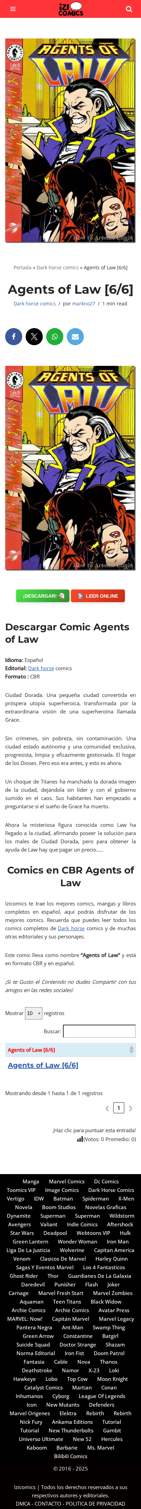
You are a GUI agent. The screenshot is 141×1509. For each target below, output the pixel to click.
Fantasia (34, 1361)
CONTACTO (48, 1503)
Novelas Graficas (105, 1207)
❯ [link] (130, 1107)
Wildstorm (122, 1215)
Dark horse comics (58, 267)
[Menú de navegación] (13, 8)
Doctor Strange (78, 1344)
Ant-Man (72, 1327)
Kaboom (37, 1447)
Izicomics (25, 1487)
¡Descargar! (40, 596)
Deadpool (55, 1232)
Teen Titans (67, 1301)
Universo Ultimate (41, 1438)
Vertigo (15, 1198)
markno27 (83, 304)
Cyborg (60, 1396)
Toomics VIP (21, 1189)
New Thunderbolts (71, 1430)
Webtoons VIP (93, 1232)
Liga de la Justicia (28, 1250)
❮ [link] (107, 1107)
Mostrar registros (34, 1013)
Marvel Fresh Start (61, 1293)
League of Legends (102, 1396)
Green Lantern (30, 1241)
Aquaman (31, 1301)
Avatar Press (114, 1310)
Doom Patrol (109, 1353)
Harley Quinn (111, 1258)
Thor (53, 1275)
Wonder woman (77, 1241)
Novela (24, 1207)
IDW (39, 1198)
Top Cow (77, 1378)
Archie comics (29, 1310)
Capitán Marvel (70, 1318)
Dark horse (41, 668)
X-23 (94, 1370)
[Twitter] (34, 336)
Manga (31, 1181)
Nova (83, 1361)
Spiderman (95, 1198)
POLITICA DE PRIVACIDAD (95, 1503)
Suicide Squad (33, 1344)
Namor (70, 1370)
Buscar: (52, 1031)
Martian (82, 1387)
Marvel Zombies (112, 1293)
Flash (91, 1284)
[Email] (75, 336)
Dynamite (19, 1215)
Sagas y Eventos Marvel (45, 1267)
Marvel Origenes (30, 1413)
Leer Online (102, 596)
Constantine (78, 1335)
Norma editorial (35, 1353)
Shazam (115, 1344)
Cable (61, 1361)
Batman (63, 1198)
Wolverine (72, 1250)
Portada (22, 267)
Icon (32, 1404)
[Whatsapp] (54, 336)
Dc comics (106, 1181)
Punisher (65, 1284)
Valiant (48, 1224)
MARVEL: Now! (24, 1318)
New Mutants (62, 1404)
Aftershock (120, 1224)
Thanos (108, 1361)
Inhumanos (29, 1396)
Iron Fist (74, 1353)
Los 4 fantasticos (104, 1267)
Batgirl (110, 1335)
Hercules (112, 1438)
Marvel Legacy (116, 1318)
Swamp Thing (109, 1327)
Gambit (112, 1430)
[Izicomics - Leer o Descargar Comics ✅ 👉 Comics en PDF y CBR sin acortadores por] (70, 8)
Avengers (19, 1224)
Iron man (118, 1241)
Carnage (19, 1293)
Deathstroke (37, 1370)
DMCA (23, 1503)
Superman (52, 1215)
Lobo (51, 1378)
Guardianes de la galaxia (99, 1275)
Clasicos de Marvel (63, 1258)
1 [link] (118, 1107)
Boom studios (59, 1207)
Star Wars (22, 1232)
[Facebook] (13, 336)
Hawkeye (24, 1378)
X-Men (126, 1198)
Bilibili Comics (70, 1456)
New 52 (82, 1438)
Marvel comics (67, 1181)
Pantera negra (34, 1327)
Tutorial (111, 1421)
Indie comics (82, 1224)
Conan (109, 1387)
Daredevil (33, 1284)
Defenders (101, 1404)
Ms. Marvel (100, 1447)
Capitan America (114, 1250)
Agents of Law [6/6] (43, 1065)
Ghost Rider (24, 1275)
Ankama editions (72, 1421)
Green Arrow (38, 1335)
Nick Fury (31, 1421)
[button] (131, 1050)
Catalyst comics (43, 1387)
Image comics (62, 1189)
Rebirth (95, 1413)
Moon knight (112, 1378)
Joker (113, 1284)
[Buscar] (129, 8)
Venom (21, 1258)
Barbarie (67, 1447)
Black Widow (106, 1301)
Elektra (68, 1413)
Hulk (125, 1232)
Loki (114, 1370)
